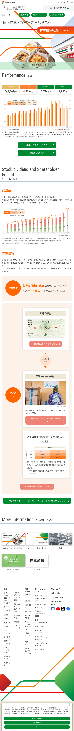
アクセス (7, 627)
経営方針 (28, 601)
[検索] (67, 2)
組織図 (6, 615)
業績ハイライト (37, 15)
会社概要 (7, 611)
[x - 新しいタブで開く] (63, 609)
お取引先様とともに (41, 651)
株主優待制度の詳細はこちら (37, 486)
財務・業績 (28, 606)
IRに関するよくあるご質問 (28, 651)
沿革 (5, 607)
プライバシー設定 (37, 718)
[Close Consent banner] (70, 704)
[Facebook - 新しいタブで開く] (68, 609)
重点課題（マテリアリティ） (41, 606)
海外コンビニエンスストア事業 (17, 607)
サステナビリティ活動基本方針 (41, 638)
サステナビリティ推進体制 (41, 644)
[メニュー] (71, 2)
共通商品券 (7, 664)
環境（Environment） (41, 621)
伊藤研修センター (7, 657)
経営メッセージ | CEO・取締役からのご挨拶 (7, 598)
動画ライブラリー (7, 642)
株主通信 (7, 637)
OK (37, 727)
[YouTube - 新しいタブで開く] (58, 608)
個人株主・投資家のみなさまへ (28, 625)
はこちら (53, 30)
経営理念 (7, 619)
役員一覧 (7, 623)
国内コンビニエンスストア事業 (17, 596)
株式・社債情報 (28, 616)
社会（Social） (40, 626)
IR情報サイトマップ (28, 635)
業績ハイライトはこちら (37, 145)
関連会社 (17, 622)
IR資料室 (28, 611)
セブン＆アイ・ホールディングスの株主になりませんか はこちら (37, 501)
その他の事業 (17, 616)
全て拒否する (37, 722)
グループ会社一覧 (17, 627)
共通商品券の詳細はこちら (45, 344)
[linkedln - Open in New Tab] (53, 608)
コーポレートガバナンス (7, 650)
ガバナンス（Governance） (41, 631)
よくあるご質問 (55, 15)
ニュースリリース (7, 632)
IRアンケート (28, 643)
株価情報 (23, 15)
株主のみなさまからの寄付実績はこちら (45, 420)
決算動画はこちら (37, 153)
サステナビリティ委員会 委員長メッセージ (41, 598)
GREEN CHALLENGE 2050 (40, 613)
